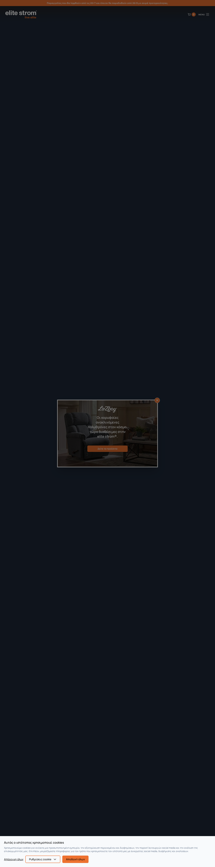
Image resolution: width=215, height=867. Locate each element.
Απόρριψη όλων (13, 859)
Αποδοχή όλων (75, 859)
